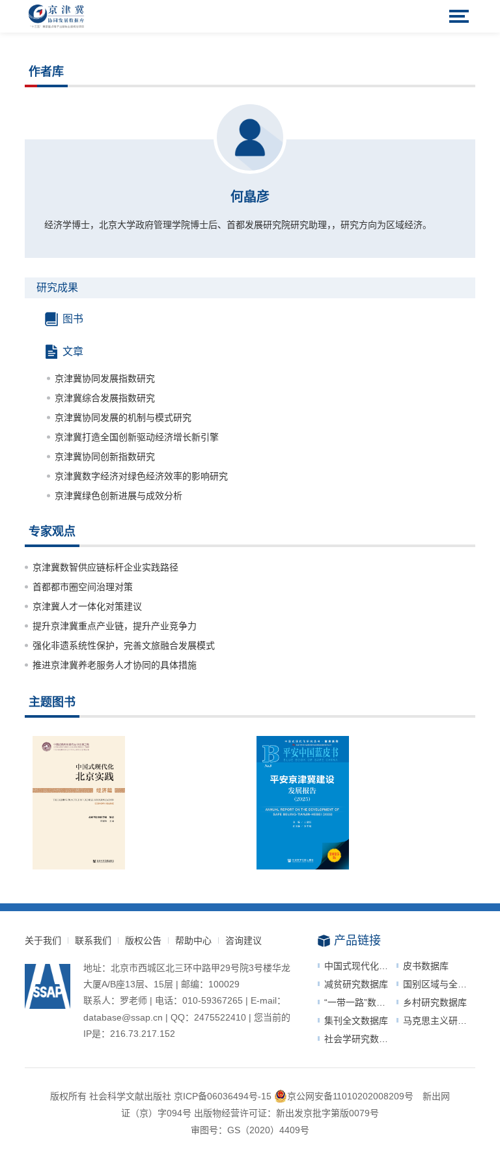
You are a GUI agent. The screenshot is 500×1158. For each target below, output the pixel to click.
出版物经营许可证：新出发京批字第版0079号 (286, 1113)
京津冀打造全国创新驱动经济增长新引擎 (137, 437)
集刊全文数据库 (356, 1020)
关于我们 (43, 940)
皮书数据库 (426, 966)
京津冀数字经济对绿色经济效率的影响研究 (141, 476)
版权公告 (143, 940)
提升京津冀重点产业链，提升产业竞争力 (115, 626)
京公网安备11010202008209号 (350, 1096)
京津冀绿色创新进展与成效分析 (118, 495)
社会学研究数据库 (360, 1039)
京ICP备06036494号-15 (222, 1096)
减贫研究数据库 (356, 984)
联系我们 (93, 940)
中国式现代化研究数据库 (360, 966)
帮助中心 (193, 940)
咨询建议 (243, 940)
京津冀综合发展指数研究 (105, 398)
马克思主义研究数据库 (439, 1020)
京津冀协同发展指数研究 (105, 378)
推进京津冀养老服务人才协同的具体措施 (115, 665)
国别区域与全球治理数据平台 (439, 984)
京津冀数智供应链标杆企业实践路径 (105, 567)
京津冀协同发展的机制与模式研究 (123, 417)
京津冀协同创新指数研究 (105, 456)
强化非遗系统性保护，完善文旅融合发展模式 (124, 645)
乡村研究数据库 (435, 1002)
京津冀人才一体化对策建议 (87, 606)
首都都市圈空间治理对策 (83, 587)
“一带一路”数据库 (359, 1002)
